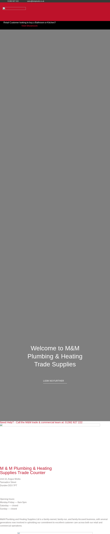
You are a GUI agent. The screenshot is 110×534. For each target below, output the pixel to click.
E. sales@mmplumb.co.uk (13, 494)
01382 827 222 (73, 422)
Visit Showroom (29, 26)
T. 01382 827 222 (8, 491)
